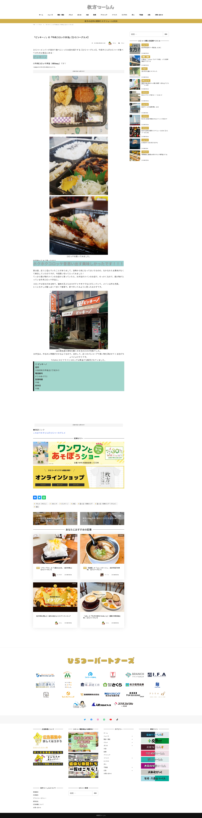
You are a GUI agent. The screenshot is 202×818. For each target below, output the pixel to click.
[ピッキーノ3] (78, 165)
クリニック (104, 15)
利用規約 (35, 795)
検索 (166, 34)
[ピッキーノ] (78, 319)
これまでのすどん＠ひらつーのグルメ (49, 432)
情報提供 (35, 792)
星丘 (37, 507)
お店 (87, 15)
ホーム (41, 15)
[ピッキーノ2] (78, 104)
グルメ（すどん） (41, 504)
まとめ (79, 15)
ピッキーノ (64, 504)
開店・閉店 (61, 15)
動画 (94, 15)
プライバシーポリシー (39, 798)
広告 (149, 15)
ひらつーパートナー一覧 (40, 747)
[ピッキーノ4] (78, 224)
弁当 (73, 504)
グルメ (71, 15)
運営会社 (35, 801)
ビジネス (124, 15)
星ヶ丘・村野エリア (86, 504)
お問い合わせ (159, 15)
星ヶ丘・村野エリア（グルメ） (106, 504)
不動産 (141, 15)
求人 (133, 15)
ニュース (50, 15)
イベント (114, 15)
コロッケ (54, 504)
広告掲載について (38, 804)
